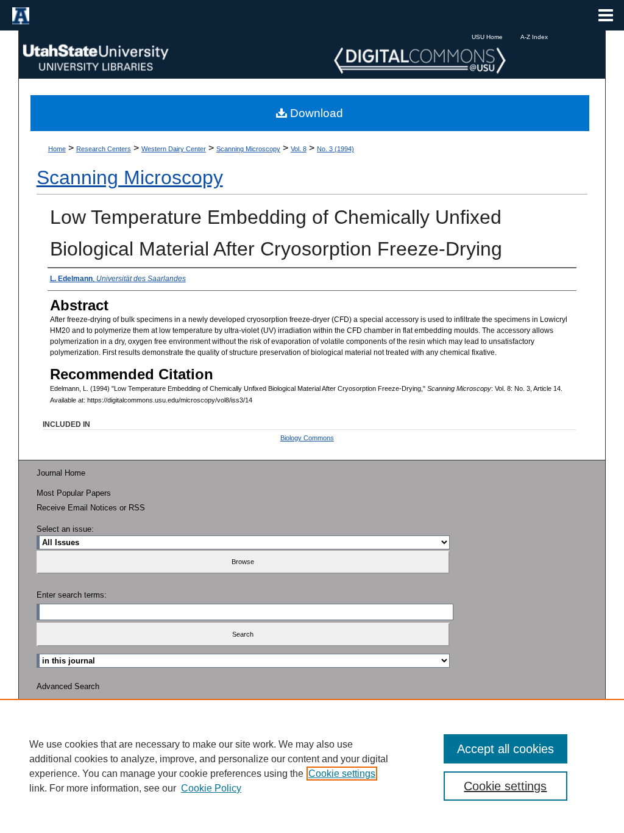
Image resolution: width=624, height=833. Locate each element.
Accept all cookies (505, 749)
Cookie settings (341, 773)
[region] (312, 766)
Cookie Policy (211, 788)
